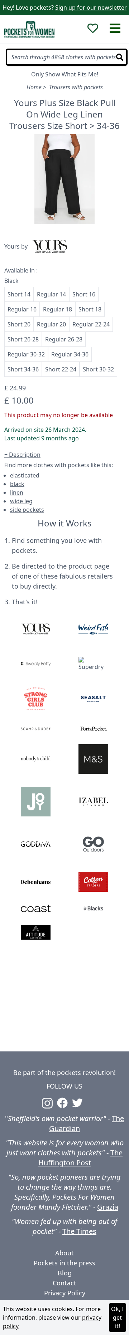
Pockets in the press (64, 1263)
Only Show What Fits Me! (64, 74)
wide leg (21, 501)
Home (34, 87)
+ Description (22, 455)
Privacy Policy (64, 1293)
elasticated (24, 475)
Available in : (21, 270)
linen (16, 492)
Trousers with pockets (76, 87)
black (17, 484)
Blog (65, 1273)
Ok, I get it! (117, 1317)
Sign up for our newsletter (91, 7)
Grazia (107, 1207)
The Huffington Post (80, 1158)
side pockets (27, 510)
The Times (79, 1231)
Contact (64, 1283)
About (64, 1253)
